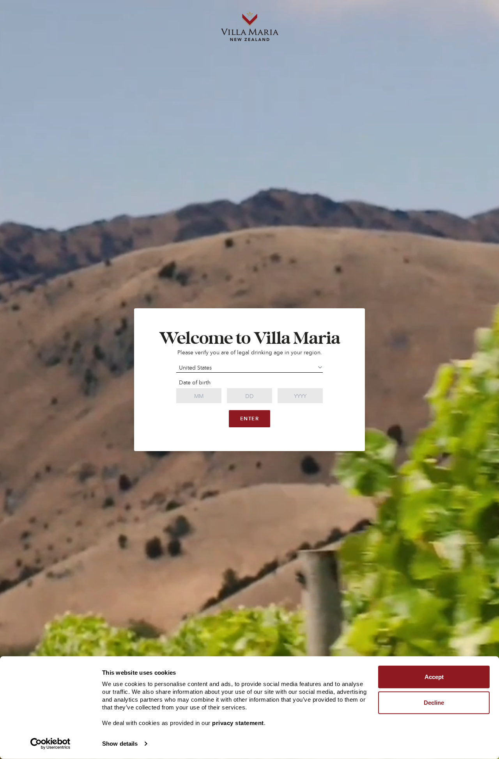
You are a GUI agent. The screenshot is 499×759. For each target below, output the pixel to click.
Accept (434, 677)
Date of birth (195, 382)
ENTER (249, 418)
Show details (120, 743)
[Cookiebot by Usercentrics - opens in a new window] (50, 744)
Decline (434, 702)
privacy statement (238, 723)
